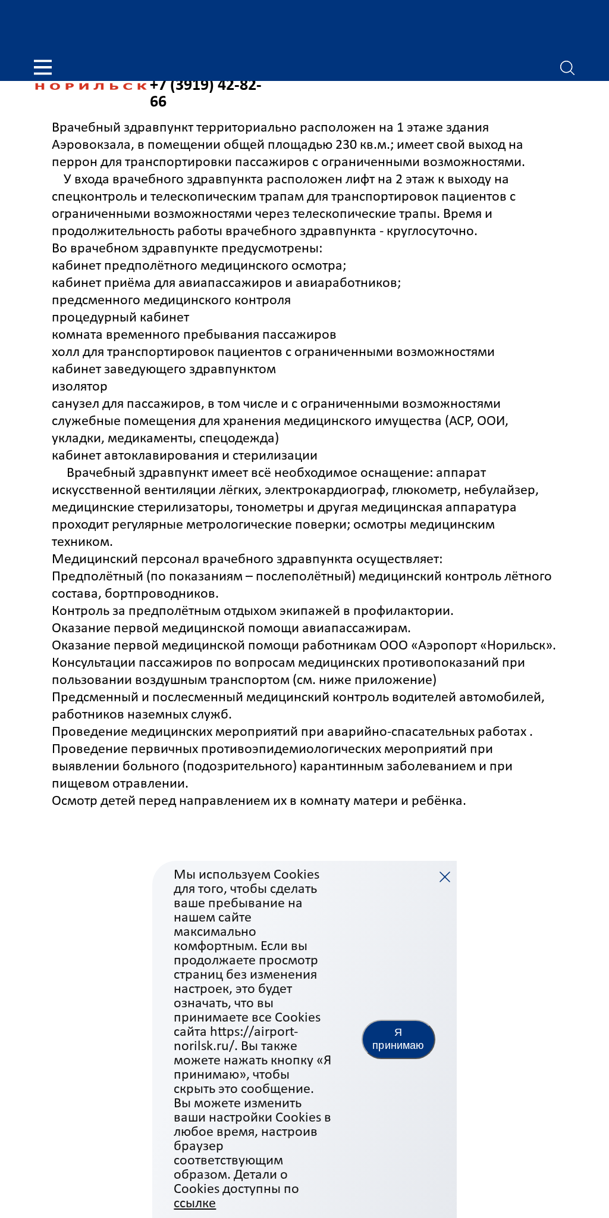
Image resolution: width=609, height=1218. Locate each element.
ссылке (195, 1204)
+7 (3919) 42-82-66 (206, 94)
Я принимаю (398, 1038)
